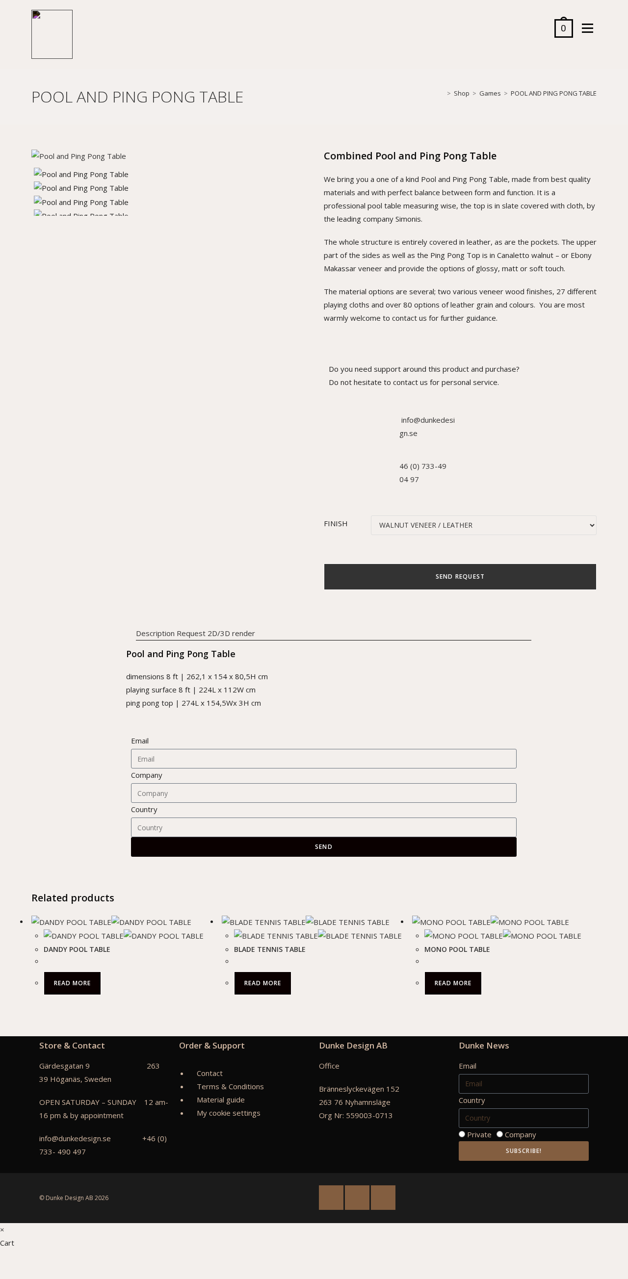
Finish (336, 523)
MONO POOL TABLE (457, 949)
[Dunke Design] (52, 34)
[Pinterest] (383, 1197)
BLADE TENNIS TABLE (270, 949)
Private (479, 1134)
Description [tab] (155, 633)
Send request (460, 576)
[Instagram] (357, 1197)
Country (144, 809)
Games (490, 93)
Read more (72, 983)
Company (146, 775)
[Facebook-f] (331, 1197)
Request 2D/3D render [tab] (216, 633)
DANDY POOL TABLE (77, 949)
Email (140, 740)
